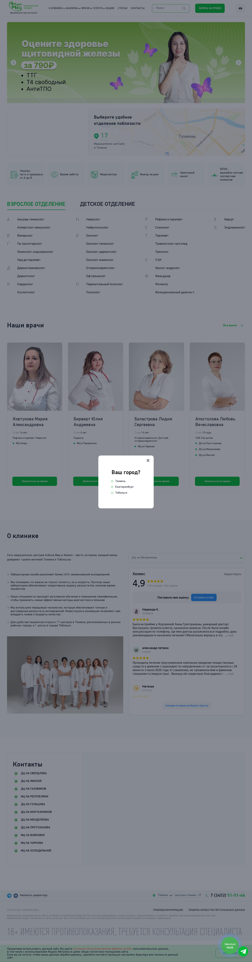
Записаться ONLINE (230, 946)
